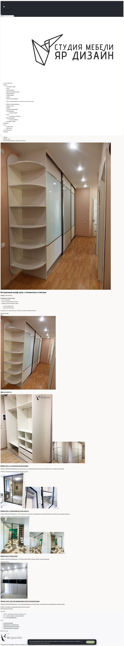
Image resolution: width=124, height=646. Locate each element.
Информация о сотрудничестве (10, 624)
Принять (90, 642)
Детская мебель (10, 90)
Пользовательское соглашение (10, 628)
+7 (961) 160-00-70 (7, 83)
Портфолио (6, 123)
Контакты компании (8, 623)
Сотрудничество (7, 130)
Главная (5, 137)
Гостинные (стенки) (10, 86)
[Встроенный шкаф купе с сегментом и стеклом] (56, 289)
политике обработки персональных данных (39, 642)
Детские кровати (13, 112)
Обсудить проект (5, 313)
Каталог (5, 84)
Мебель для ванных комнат (12, 91)
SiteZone (23, 644)
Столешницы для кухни (14, 116)
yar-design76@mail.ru (11, 11)
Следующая (10, 608)
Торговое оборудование (12, 98)
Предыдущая (4, 608)
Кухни (7, 88)
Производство (9, 126)
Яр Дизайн (11, 644)
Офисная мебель (10, 93)
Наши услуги (9, 128)
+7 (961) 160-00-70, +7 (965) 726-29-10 (20, 9)
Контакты (5, 131)
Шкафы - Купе (6, 139)
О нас (4, 124)
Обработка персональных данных (11, 626)
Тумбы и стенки (10, 95)
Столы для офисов (13, 119)
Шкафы (8, 97)
